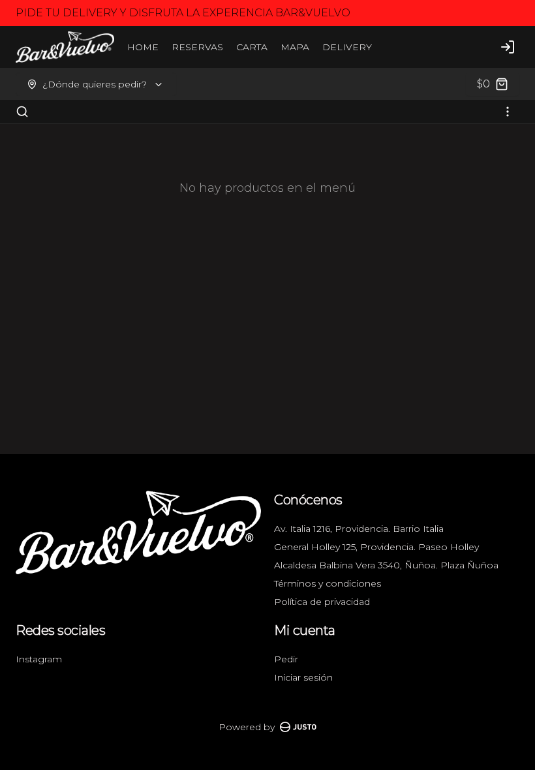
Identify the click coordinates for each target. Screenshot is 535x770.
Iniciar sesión (303, 677)
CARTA (252, 47)
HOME (143, 47)
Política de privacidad (322, 602)
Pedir (286, 659)
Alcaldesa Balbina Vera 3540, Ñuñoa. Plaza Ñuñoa (386, 565)
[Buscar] (22, 111)
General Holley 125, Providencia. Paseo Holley (376, 547)
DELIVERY (347, 47)
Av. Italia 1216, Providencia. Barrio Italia (359, 528)
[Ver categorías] (507, 111)
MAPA (295, 47)
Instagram (39, 659)
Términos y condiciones (327, 583)
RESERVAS (197, 47)
